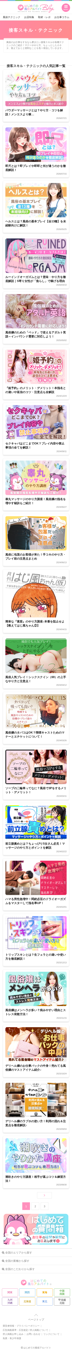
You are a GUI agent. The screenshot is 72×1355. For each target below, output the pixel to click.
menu (66, 10)
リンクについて (51, 1334)
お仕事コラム (61, 17)
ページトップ (36, 1319)
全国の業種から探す (17, 1260)
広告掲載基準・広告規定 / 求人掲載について (25, 1330)
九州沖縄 (9, 1301)
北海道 (27, 1301)
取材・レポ (44, 17)
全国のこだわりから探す (20, 1269)
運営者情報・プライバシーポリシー (21, 1326)
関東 (29, 59)
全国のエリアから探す (18, 1252)
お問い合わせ (33, 1334)
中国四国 (62, 1292)
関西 (57, 59)
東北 (44, 1301)
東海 (44, 1292)
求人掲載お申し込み (13, 1334)
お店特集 (29, 17)
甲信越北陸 (62, 1301)
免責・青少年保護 (12, 1338)
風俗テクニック (11, 17)
